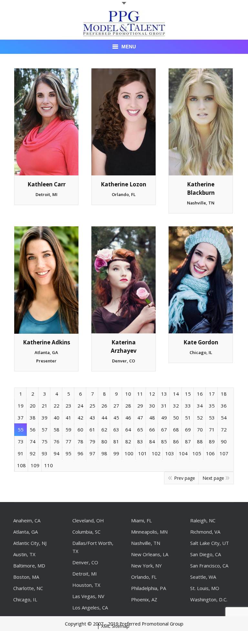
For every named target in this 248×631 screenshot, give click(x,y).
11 (140, 393)
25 (92, 405)
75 (44, 441)
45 (116, 417)
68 (176, 429)
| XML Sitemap (113, 626)
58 (56, 429)
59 (68, 429)
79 (92, 441)
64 (128, 429)
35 (212, 405)
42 (80, 417)
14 (176, 393)
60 (80, 429)
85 (164, 441)
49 (164, 417)
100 (129, 453)
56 (33, 429)
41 (68, 417)
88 (200, 441)
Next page (213, 478)
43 (92, 417)
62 (104, 429)
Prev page (184, 478)
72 (224, 429)
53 (212, 417)
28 (128, 405)
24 (80, 405)
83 (140, 441)
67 (164, 429)
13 (164, 393)
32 (176, 405)
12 (152, 393)
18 (224, 393)
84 (152, 441)
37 (21, 417)
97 (92, 453)
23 (68, 405)
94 (56, 453)
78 (80, 441)
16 (200, 393)
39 (44, 417)
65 (140, 429)
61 (92, 429)
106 (210, 453)
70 (200, 429)
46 (128, 417)
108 (21, 465)
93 (44, 453)
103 (169, 453)
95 (68, 453)
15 (188, 393)
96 (80, 453)
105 (196, 453)
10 (128, 393)
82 (128, 441)
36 (224, 405)
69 (188, 429)
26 (104, 405)
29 (140, 405)
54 (224, 417)
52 (200, 417)
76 (56, 441)
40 (56, 417)
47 (140, 417)
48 (152, 417)
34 (200, 405)
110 (48, 465)
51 (188, 417)
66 (152, 429)
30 (152, 405)
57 (44, 429)
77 (68, 441)
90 (224, 441)
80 (104, 441)
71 (212, 429)
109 (35, 465)
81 (116, 441)
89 (212, 441)
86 (176, 441)
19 (21, 405)
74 (33, 441)
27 (116, 405)
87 (188, 441)
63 (116, 429)
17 (212, 393)
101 (142, 453)
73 (21, 441)
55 (21, 429)
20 (33, 405)
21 (44, 405)
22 (56, 405)
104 (183, 453)
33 (188, 405)
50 (176, 417)
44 (104, 417)
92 (33, 453)
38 (33, 417)
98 (104, 453)
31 (164, 405)
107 (224, 453)
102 (156, 453)
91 (21, 453)
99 (116, 453)
